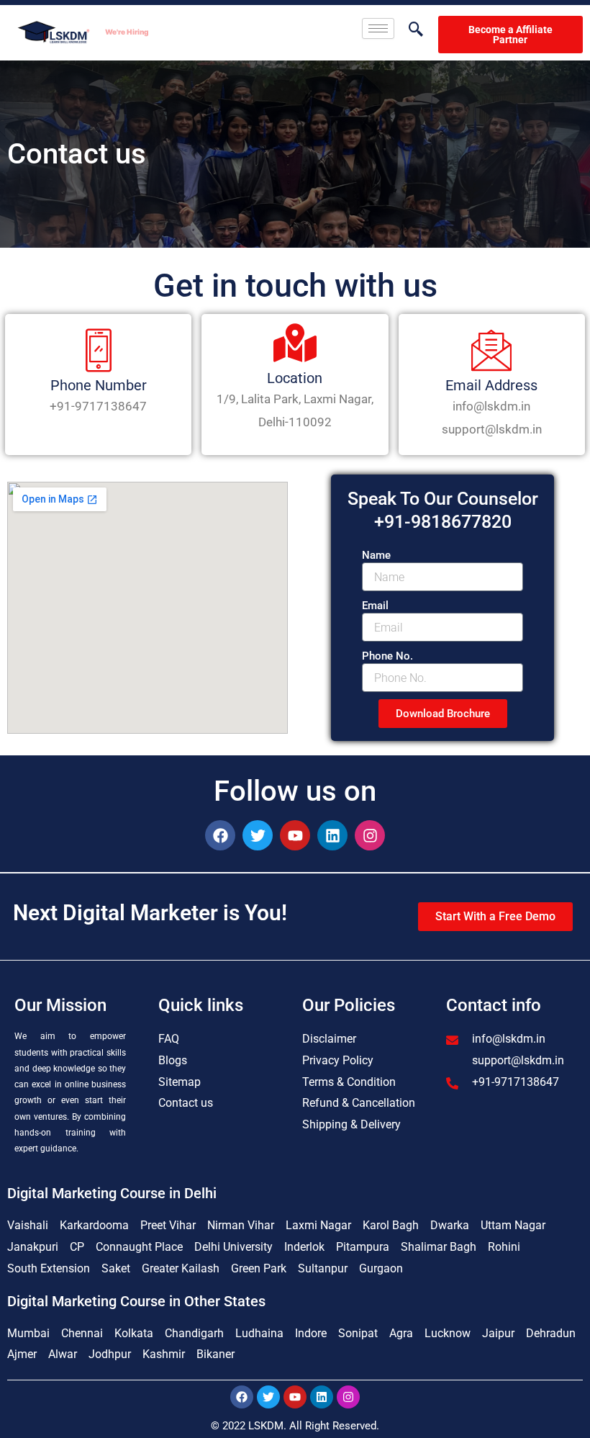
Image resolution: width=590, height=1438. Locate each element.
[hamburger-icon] (378, 28)
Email (375, 605)
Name (376, 555)
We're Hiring (126, 31)
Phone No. (387, 656)
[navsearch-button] (408, 30)
